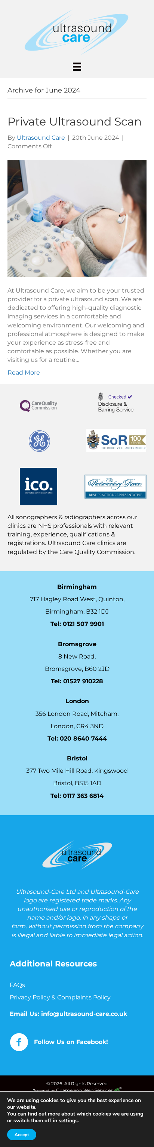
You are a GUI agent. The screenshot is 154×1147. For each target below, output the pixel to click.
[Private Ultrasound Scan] (77, 217)
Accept (22, 1135)
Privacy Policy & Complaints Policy (61, 997)
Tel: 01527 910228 (77, 681)
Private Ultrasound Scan (74, 121)
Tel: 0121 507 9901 (77, 623)
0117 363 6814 (83, 795)
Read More (23, 372)
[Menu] (77, 67)
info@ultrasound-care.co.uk (84, 1013)
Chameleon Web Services (85, 1090)
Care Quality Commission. (98, 551)
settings (68, 1120)
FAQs (17, 985)
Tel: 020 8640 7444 (77, 738)
